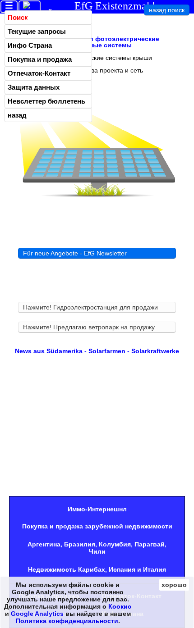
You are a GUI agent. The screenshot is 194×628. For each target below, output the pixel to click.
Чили (97, 551)
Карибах (91, 569)
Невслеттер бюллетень (46, 101)
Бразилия (79, 544)
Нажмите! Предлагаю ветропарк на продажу (89, 327)
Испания (122, 569)
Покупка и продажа (40, 59)
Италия (154, 569)
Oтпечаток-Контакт (39, 73)
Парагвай (149, 544)
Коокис (119, 606)
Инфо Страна (30, 45)
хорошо (174, 584)
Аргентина (44, 544)
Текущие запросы (37, 31)
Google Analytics (37, 613)
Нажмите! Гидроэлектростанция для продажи (90, 307)
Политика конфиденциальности (67, 620)
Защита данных (34, 87)
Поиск (18, 17)
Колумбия (115, 544)
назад (17, 115)
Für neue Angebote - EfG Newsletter (75, 253)
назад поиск (167, 10)
